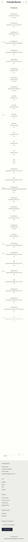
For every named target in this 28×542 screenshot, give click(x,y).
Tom (18, 538)
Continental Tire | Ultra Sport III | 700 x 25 (14, 327)
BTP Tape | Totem (14, 152)
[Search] (23, 2)
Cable (14, 161)
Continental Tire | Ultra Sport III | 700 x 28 (14, 336)
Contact (4, 489)
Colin (22, 538)
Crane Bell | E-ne (14, 345)
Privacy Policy (5, 497)
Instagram (4, 516)
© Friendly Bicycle (14, 536)
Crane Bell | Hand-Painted (14, 355)
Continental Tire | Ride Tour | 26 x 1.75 (14, 272)
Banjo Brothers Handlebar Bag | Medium (14, 43)
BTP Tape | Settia (14, 143)
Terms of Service (6, 500)
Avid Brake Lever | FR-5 (14, 34)
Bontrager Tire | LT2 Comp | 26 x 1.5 (14, 61)
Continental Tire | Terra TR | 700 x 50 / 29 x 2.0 (14, 309)
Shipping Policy (5, 505)
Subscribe (7, 529)
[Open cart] (26, 2)
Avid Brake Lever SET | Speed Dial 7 (14, 24)
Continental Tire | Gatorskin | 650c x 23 (14, 245)
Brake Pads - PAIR (14, 70)
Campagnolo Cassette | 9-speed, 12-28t (14, 170)
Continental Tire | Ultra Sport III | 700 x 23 (14, 318)
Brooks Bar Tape (14, 79)
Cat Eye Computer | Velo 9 (14, 217)
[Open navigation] (2, 2)
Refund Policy (5, 502)
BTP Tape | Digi (14, 116)
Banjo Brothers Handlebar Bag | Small (14, 52)
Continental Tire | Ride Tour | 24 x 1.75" (14, 263)
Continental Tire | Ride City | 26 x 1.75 (14, 254)
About (3, 484)
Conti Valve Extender (14, 236)
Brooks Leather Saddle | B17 (14, 88)
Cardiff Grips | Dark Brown (14, 199)
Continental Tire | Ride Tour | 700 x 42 (14, 300)
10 (19, 454)
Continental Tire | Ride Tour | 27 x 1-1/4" (14, 281)
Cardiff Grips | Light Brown (14, 208)
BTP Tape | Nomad (14, 134)
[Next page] (22, 454)
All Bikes (4, 482)
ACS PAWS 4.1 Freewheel (14, 15)
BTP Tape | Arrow (14, 97)
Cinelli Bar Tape (14, 227)
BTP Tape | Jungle (14, 125)
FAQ (3, 487)
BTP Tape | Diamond (14, 107)
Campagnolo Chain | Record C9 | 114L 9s (14, 179)
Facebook (4, 513)
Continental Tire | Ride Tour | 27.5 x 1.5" (14, 290)
